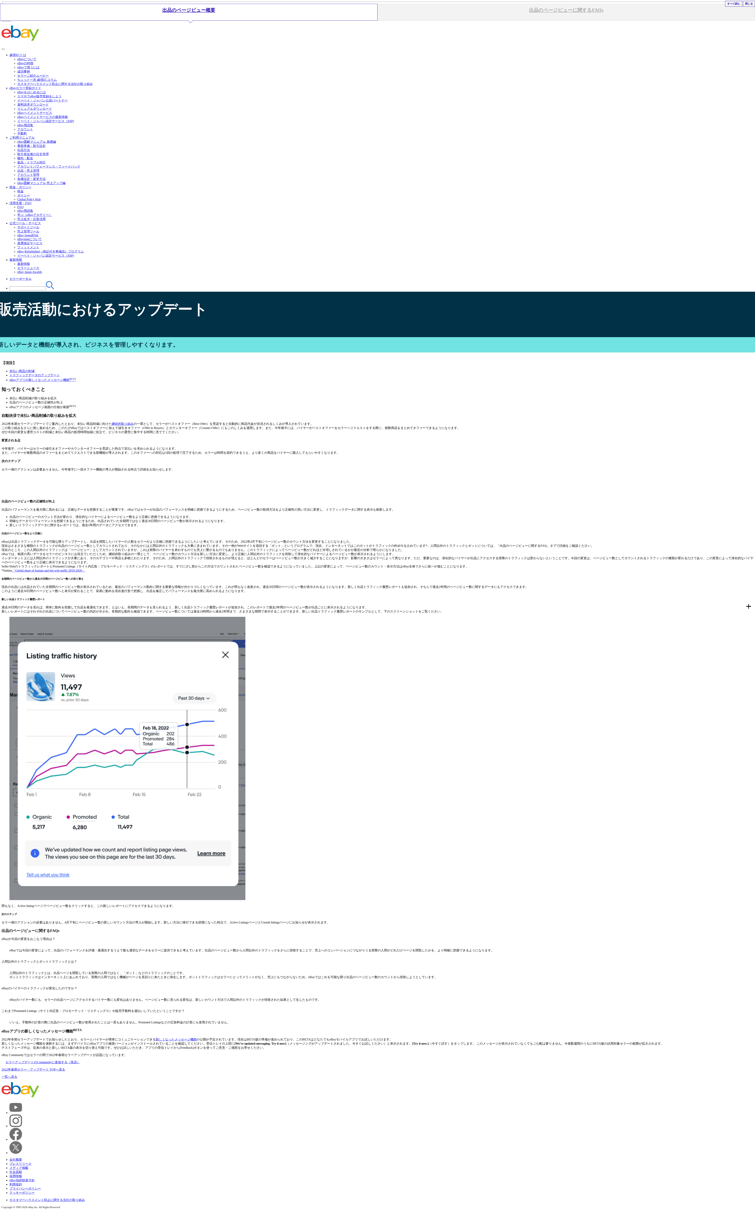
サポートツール (28, 227)
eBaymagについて (29, 239)
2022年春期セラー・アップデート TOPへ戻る (33, 1069)
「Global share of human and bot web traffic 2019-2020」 (48, 570)
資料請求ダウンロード (33, 104)
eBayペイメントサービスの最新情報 (42, 117)
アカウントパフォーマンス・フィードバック (48, 166)
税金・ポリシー (20, 187)
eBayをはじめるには (31, 92)
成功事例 (23, 71)
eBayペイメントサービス (34, 112)
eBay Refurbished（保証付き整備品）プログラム (50, 251)
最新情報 (15, 259)
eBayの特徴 (25, 63)
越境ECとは (17, 55)
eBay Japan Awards (29, 272)
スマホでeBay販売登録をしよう (39, 96)
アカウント (25, 129)
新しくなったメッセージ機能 (176, 1039)
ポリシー (23, 195)
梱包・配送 (25, 158)
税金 (20, 191)
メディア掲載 (18, 1168)
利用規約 (15, 1184)
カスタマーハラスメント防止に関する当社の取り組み (55, 84)
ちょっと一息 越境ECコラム (37, 79)
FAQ (20, 207)
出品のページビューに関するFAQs (566, 10)
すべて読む (733, 3)
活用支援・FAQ (20, 203)
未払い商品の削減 (22, 371)
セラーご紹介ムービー (33, 75)
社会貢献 (15, 1172)
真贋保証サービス (29, 243)
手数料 (22, 133)
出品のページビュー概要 (188, 10)
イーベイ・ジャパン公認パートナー (42, 100)
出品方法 (23, 150)
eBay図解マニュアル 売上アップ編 (41, 183)
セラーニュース (28, 268)
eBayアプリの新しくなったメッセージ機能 (42, 380)
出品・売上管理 (28, 170)
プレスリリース (20, 1163)
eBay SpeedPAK (28, 235)
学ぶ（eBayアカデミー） (34, 215)
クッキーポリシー (22, 1192)
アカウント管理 (28, 174)
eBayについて (26, 59)
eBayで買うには (28, 67)
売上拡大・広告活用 (31, 219)
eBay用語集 (25, 125)
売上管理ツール (28, 231)
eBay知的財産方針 (22, 1180)
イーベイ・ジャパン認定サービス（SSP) (45, 121)
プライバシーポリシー (25, 1188)
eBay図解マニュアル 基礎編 (36, 141)
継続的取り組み (123, 423)
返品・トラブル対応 (31, 162)
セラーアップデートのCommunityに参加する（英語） (43, 1062)
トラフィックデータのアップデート (34, 375)
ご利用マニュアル (22, 137)
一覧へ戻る (9, 1076)
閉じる (749, 3)
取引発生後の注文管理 (33, 154)
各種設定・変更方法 (31, 179)
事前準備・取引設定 (31, 146)
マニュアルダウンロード (34, 108)
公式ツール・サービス (25, 223)
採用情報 (15, 1176)
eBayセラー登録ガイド (25, 88)
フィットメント (28, 247)
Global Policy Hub (29, 199)
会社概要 (15, 1159)
